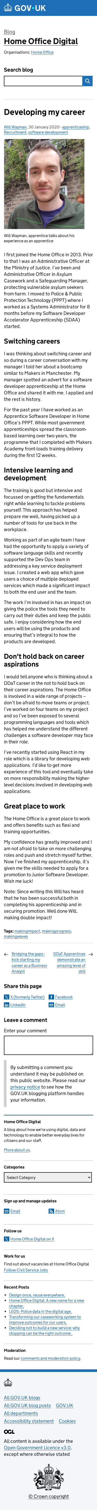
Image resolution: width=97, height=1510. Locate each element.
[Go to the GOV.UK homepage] (25, 8)
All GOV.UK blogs (22, 1398)
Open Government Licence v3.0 (37, 1448)
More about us (17, 1149)
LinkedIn (18, 1004)
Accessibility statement (29, 1421)
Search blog (18, 70)
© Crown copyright (48, 1496)
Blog (9, 31)
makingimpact (27, 931)
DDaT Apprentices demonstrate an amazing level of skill (69, 962)
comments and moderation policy (50, 1358)
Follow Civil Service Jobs (26, 1269)
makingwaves (16, 936)
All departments (21, 1413)
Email (60, 1004)
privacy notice (25, 1087)
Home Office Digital (41, 41)
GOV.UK (64, 1405)
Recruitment (15, 132)
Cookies (67, 1421)
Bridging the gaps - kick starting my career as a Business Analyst (29, 962)
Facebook (64, 997)
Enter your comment (25, 1031)
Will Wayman (15, 127)
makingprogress (56, 931)
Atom (60, 1211)
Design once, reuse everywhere (36, 1294)
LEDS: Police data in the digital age (40, 1311)
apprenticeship (75, 127)
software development (48, 132)
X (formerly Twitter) (27, 997)
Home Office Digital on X (32, 1238)
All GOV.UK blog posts (27, 1405)
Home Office (42, 52)
